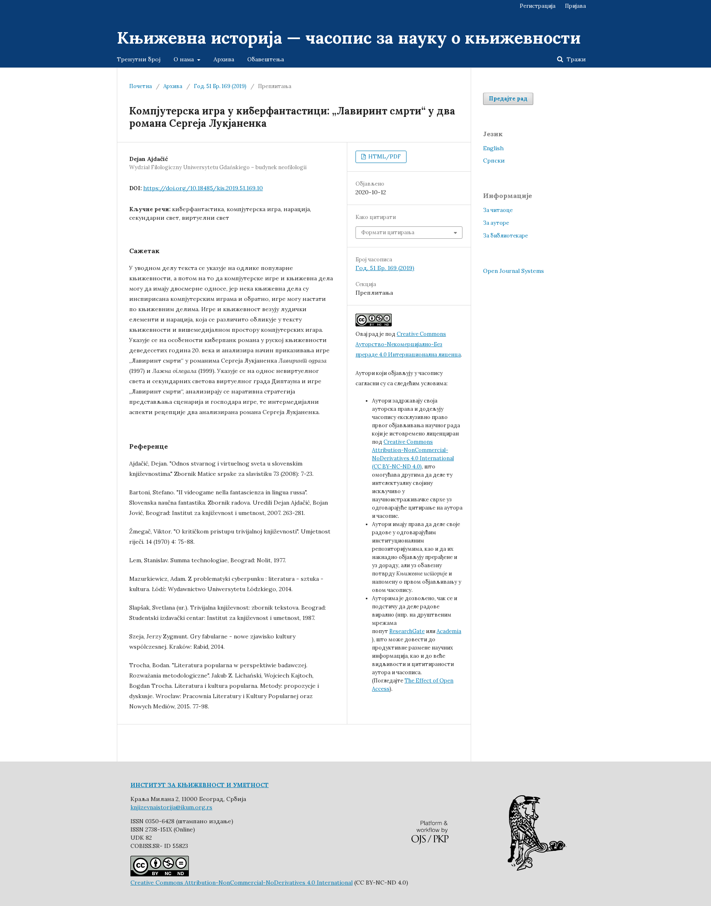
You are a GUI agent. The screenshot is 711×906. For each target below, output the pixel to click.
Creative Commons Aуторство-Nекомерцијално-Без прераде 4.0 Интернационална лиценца (408, 344)
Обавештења (265, 59)
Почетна (140, 86)
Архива (224, 59)
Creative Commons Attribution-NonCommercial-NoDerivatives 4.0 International (241, 882)
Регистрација (537, 5)
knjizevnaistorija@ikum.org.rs (171, 807)
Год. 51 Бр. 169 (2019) (220, 86)
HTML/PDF (384, 156)
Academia (449, 631)
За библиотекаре (505, 235)
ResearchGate (407, 631)
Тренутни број (138, 59)
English (493, 148)
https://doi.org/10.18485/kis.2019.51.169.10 (203, 188)
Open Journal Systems (513, 271)
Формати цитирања (387, 232)
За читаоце (498, 210)
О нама (184, 59)
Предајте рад (508, 98)
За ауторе (496, 222)
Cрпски (494, 160)
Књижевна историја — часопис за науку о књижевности (349, 37)
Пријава (575, 5)
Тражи (575, 59)
